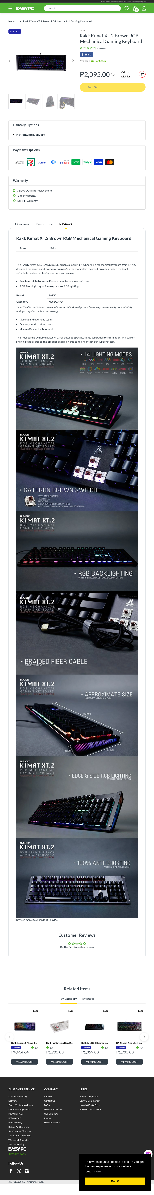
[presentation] (9, 1037)
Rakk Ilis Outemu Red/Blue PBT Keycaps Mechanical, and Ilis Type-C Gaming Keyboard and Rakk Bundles (59, 1042)
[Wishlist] (127, 8)
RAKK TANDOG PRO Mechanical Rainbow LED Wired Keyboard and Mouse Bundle (129, 1104)
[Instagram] (27, 1171)
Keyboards (38, 919)
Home (11, 21)
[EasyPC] (25, 8)
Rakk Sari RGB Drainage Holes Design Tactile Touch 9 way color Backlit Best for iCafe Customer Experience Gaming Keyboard (94, 1042)
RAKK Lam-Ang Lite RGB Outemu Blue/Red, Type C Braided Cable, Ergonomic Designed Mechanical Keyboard (129, 1042)
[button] (10, 8)
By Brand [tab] (88, 998)
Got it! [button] (115, 1181)
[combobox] (82, 8)
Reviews (65, 224)
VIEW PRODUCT (24, 1061)
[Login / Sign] (144, 8)
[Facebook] (10, 1171)
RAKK (83, 30)
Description (44, 224)
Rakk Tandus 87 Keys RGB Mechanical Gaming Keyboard (24, 1042)
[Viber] (19, 1171)
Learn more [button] (93, 1171)
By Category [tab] (68, 998)
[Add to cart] (140, 1123)
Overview (22, 224)
